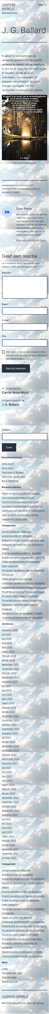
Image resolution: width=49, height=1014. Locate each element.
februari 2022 (9, 840)
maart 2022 (8, 836)
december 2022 (10, 797)
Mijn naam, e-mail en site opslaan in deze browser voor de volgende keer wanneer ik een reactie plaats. (26, 355)
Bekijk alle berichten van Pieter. (31, 240)
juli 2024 (6, 737)
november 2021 (10, 853)
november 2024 (10, 720)
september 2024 (11, 729)
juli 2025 (6, 686)
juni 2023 (7, 771)
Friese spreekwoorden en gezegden (21, 561)
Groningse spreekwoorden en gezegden (23, 570)
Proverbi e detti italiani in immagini (20, 596)
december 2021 (10, 849)
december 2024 (10, 716)
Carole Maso (21, 519)
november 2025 (10, 668)
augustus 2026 (10, 630)
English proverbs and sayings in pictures (23, 557)
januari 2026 (8, 660)
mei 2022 (7, 827)
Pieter (5, 493)
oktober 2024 (9, 724)
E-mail (6, 320)
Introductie (8, 574)
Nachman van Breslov (13, 476)
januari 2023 (8, 793)
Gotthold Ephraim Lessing (26, 493)
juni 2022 (7, 823)
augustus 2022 (10, 814)
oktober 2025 (9, 673)
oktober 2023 (9, 754)
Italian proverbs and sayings (17, 579)
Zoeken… (7, 429)
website (6, 519)
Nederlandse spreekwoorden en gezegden (24, 587)
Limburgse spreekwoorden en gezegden (23, 583)
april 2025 (7, 698)
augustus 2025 (10, 681)
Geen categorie (10, 566)
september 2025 (10, 677)
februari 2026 (9, 655)
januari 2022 (8, 845)
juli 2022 (6, 819)
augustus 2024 (10, 733)
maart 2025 (8, 703)
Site (4, 336)
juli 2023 (6, 767)
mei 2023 (7, 776)
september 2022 (10, 810)
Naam (6, 304)
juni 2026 (7, 638)
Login (5, 968)
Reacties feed (9, 977)
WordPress (38, 1003)
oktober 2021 (9, 857)
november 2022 (10, 802)
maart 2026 (8, 651)
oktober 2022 (9, 806)
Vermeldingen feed (12, 973)
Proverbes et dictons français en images (23, 592)
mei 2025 (7, 694)
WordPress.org (10, 981)
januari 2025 (8, 711)
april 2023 (7, 780)
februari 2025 (9, 707)
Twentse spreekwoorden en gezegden (22, 617)
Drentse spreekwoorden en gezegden (22, 553)
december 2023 (10, 746)
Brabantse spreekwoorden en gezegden (23, 540)
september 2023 (10, 759)
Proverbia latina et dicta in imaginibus (22, 600)
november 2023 (10, 750)
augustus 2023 (10, 763)
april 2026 (7, 647)
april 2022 (7, 832)
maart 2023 (8, 784)
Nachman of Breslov (13, 472)
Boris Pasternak (10, 481)
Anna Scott (8, 463)
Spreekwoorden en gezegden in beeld (22, 613)
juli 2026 (6, 634)
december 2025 (10, 664)
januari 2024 (8, 741)
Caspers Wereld (15, 996)
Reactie (7, 272)
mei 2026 (7, 643)
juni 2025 (7, 690)
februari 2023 (9, 789)
